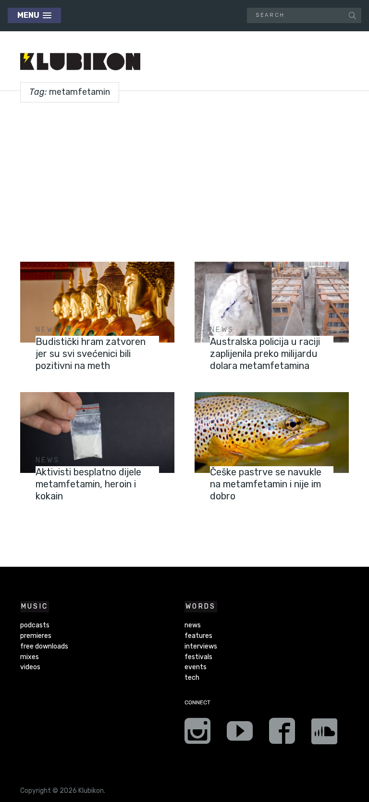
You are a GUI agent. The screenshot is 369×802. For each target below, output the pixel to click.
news (48, 330)
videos (30, 667)
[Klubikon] (80, 62)
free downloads (44, 646)
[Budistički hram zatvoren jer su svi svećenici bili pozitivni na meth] (97, 302)
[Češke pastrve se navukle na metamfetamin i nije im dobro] (272, 432)
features (198, 636)
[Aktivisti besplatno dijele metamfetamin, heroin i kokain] (97, 432)
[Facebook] (282, 734)
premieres (35, 636)
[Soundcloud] (324, 734)
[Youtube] (240, 734)
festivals (198, 657)
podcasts (34, 625)
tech (191, 678)
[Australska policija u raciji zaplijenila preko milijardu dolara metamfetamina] (272, 302)
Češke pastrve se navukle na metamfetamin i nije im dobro (265, 484)
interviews (200, 646)
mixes (29, 657)
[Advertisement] (184, 178)
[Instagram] (197, 734)
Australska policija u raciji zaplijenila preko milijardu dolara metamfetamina (265, 353)
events (195, 667)
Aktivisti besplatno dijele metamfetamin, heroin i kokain (88, 484)
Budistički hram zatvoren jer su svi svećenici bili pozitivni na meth (91, 353)
